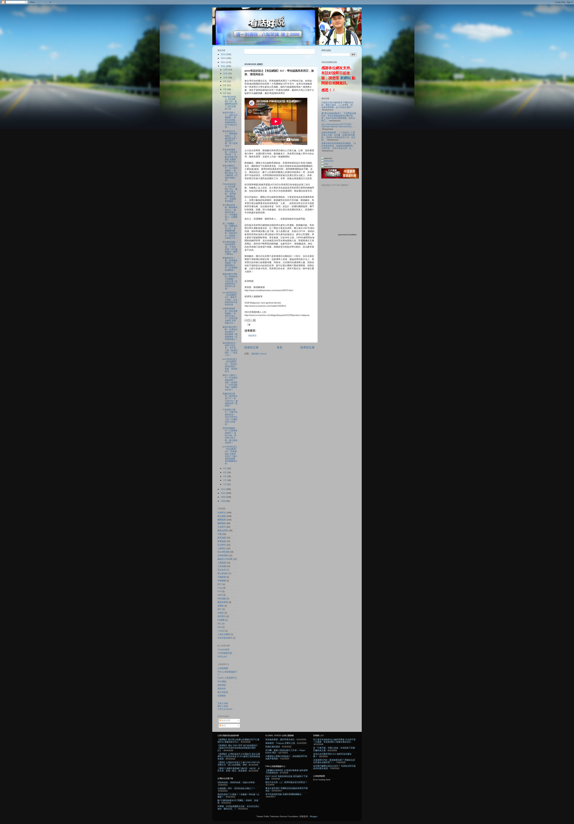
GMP (219, 595)
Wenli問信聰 (223, 552)
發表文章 (225, 720)
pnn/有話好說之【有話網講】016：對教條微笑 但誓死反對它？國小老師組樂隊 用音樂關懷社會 (230, 455)
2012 (223, 66)
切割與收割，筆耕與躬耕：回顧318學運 (236, 782)
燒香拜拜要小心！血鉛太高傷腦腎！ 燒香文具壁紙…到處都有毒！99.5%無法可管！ (230, 120)
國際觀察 (221, 520)
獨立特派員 (222, 692)
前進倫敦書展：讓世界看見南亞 (280, 739)
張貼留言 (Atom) (259, 354)
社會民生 (221, 512)
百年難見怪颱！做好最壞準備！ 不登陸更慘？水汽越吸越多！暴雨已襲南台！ (230, 248)
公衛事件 (221, 527)
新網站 (345, 78)
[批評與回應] (324, 164)
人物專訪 (221, 548)
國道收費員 (222, 602)
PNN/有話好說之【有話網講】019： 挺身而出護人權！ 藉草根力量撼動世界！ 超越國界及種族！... (230, 192)
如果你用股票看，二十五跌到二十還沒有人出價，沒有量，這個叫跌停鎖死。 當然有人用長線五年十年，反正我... (338, 136)
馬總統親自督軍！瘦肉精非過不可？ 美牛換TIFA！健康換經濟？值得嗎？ (230, 400)
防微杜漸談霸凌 (272, 747)
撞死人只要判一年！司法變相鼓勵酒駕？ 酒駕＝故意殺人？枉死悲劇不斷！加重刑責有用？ (230, 382)
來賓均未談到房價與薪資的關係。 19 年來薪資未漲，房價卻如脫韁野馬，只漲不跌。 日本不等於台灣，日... (338, 145)
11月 (225, 73)
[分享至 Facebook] (254, 320)
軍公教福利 (222, 573)
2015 (223, 54)
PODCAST (222, 657)
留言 (223, 726)
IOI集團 (221, 620)
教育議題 (221, 538)
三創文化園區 (223, 634)
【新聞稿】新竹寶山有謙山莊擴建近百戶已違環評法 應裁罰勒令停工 (238, 740)
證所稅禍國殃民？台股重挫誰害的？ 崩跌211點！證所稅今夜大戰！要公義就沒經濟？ (230, 435)
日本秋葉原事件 (224, 638)
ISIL (219, 623)
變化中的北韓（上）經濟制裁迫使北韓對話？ (286, 782)
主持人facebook (224, 709)
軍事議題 (221, 541)
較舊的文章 (307, 347)
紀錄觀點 (221, 696)
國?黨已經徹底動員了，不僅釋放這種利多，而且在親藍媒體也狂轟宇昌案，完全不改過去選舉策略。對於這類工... (338, 117)
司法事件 (221, 545)
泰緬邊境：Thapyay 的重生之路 (280, 743)
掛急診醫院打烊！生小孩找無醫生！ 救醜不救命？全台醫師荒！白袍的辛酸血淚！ (230, 173)
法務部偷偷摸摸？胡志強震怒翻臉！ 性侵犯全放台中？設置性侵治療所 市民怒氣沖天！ (230, 315)
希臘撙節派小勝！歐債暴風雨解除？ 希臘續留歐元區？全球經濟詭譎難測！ (230, 264)
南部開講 (221, 685)
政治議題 (221, 516)
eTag (219, 588)
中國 (219, 534)
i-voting (220, 631)
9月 (225, 81)
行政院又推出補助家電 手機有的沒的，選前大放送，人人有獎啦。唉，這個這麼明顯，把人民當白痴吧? (338, 104)
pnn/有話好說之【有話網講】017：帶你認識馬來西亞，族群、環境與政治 (230, 365)
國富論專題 (222, 530)
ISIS (219, 627)
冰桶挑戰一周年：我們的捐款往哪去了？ (236, 788)
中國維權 (221, 577)
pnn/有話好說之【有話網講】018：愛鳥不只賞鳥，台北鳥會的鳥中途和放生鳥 (230, 298)
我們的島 (221, 689)
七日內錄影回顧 (224, 653)
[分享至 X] (251, 320)
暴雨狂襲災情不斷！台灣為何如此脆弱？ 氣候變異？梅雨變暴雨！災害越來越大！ (230, 333)
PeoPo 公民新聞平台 (227, 678)
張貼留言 (252, 336)
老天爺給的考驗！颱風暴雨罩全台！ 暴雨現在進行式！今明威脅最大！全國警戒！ (230, 212)
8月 (225, 85)
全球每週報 (222, 555)
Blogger (313, 816)
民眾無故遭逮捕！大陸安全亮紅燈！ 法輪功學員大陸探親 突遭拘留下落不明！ (230, 156)
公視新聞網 (222, 668)
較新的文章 (251, 347)
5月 (225, 468)
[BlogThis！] (248, 320)
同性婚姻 (221, 599)
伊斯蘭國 (221, 581)
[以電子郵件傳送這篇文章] (245, 320)
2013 (223, 62)
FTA (219, 591)
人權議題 (221, 563)
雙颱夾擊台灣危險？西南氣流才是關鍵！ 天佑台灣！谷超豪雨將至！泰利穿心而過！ (230, 281)
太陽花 (220, 613)
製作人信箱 (222, 706)
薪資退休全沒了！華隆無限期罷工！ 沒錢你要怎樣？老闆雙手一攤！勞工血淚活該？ (230, 138)
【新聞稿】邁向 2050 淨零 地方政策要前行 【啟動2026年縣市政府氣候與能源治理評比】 (237, 747)
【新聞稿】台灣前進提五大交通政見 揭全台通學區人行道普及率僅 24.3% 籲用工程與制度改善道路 (238, 756)
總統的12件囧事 (224, 559)
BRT (219, 609)
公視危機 (221, 566)
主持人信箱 (222, 703)
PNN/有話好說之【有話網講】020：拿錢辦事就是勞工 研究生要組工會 (230, 103)
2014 (223, 58)
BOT (219, 584)
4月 (225, 472)
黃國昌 (220, 606)
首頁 (279, 347)
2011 (223, 489)
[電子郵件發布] (248, 324)
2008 (223, 501)
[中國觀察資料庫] (340, 178)
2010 (223, 493)
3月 (225, 476)
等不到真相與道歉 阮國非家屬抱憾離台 (283, 794)
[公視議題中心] (327, 161)
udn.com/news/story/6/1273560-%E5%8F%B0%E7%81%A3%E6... (337, 125)
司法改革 (221, 570)
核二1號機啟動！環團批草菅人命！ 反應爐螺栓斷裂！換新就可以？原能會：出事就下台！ (230, 230)
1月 (225, 484)
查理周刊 (221, 616)
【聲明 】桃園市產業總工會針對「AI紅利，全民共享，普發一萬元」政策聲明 (238, 769)
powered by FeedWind (347, 235)
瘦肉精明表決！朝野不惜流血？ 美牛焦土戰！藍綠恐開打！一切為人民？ (230, 349)
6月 (225, 93)
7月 (225, 89)
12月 (225, 70)
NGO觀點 (221, 681)
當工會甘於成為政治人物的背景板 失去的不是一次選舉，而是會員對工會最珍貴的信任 (334, 740)
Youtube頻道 (223, 649)
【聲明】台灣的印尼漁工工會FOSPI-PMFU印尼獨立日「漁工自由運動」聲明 (238, 763)
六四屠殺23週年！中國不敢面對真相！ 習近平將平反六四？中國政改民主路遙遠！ (230, 417)
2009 (223, 497)
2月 (225, 480)
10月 (225, 77)
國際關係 (221, 523)
